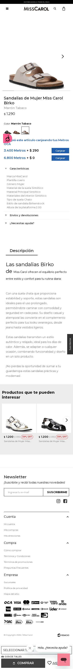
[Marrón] (16, 130)
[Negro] (8, 130)
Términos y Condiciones (17, 556)
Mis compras (11, 529)
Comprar (25, 663)
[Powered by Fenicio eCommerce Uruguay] (63, 635)
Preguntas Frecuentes (16, 567)
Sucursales (10, 582)
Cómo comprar (12, 550)
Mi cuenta (9, 524)
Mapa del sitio (11, 593)
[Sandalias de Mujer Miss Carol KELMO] (19, 418)
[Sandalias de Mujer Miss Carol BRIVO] (54, 418)
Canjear (60, 150)
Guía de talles (13, 656)
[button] (63, 56)
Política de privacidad (16, 588)
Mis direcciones (12, 535)
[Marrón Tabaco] (25, 130)
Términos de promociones (18, 561)
